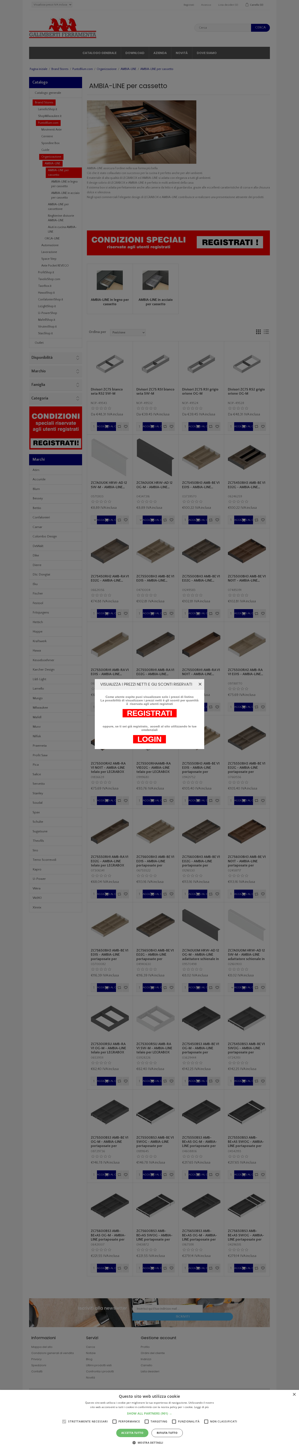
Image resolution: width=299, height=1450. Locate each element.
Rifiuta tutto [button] (167, 1433)
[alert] (149, 1420)
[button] (149, 1413)
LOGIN (149, 739)
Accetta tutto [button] (132, 1433)
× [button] (294, 1394)
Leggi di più (201, 1407)
